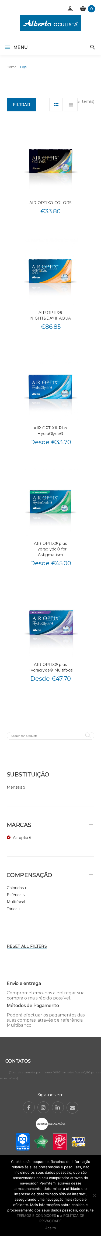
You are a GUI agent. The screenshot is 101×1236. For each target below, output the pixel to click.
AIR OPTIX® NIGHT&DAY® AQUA (50, 315)
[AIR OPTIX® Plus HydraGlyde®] (51, 386)
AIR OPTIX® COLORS (50, 202)
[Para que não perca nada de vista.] (50, 23)
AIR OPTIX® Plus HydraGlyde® (50, 431)
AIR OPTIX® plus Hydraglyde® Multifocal (50, 667)
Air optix (20, 837)
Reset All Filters (27, 946)
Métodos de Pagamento (33, 1005)
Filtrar (21, 104)
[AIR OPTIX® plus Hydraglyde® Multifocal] (51, 623)
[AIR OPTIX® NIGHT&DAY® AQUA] (51, 271)
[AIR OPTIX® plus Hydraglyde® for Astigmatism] (51, 502)
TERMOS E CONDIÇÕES (36, 1215)
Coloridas (15, 887)
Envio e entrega (24, 983)
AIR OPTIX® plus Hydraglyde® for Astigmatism (50, 549)
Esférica (14, 894)
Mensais (14, 787)
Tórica (12, 908)
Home (11, 67)
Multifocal (16, 901)
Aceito (50, 1228)
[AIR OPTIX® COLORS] (51, 161)
